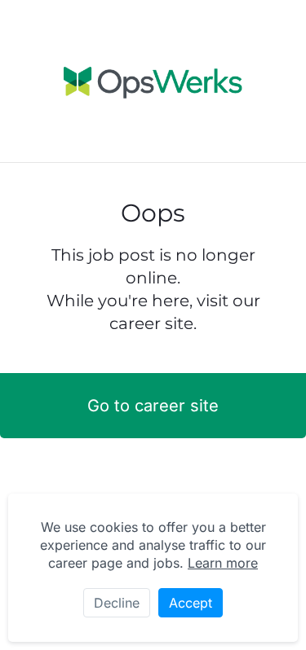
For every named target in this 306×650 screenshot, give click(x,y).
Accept (190, 603)
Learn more (223, 563)
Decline (117, 603)
